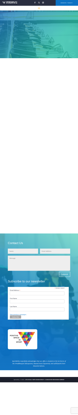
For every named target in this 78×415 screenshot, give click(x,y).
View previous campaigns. (18, 314)
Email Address (15, 290)
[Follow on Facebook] (35, 2)
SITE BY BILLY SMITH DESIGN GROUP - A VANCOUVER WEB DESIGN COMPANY (44, 379)
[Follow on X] (39, 2)
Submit (64, 274)
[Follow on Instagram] (43, 2)
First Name (13, 298)
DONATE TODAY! (67, 2)
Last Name (13, 306)
